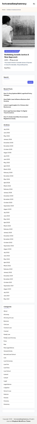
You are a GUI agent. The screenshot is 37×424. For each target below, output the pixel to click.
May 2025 (7, 162)
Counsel (6, 331)
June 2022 (7, 256)
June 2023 (7, 216)
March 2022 (7, 266)
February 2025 (8, 172)
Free (5, 344)
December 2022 (8, 236)
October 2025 (8, 149)
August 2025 (7, 152)
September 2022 (9, 246)
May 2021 (6, 299)
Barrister (6, 321)
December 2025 (8, 142)
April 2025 (7, 166)
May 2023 (7, 219)
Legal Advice (7, 384)
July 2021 (6, 292)
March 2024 (7, 186)
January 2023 (8, 232)
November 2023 (8, 199)
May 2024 (7, 179)
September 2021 (8, 286)
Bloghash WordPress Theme (21, 421)
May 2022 (7, 259)
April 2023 (7, 222)
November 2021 (8, 279)
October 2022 (8, 242)
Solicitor (6, 394)
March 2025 (7, 169)
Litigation (6, 387)
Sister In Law (7, 391)
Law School (7, 371)
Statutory (7, 404)
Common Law (8, 328)
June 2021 (7, 295)
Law (5, 358)
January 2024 (8, 192)
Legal (5, 381)
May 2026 (7, 136)
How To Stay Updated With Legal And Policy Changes (18, 94)
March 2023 (7, 226)
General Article (8, 351)
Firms (5, 341)
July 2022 (6, 252)
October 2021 (8, 282)
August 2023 (7, 209)
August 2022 (7, 249)
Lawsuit (6, 374)
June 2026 (7, 132)
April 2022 (7, 262)
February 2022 (8, 269)
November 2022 (8, 239)
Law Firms (7, 367)
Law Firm (6, 364)
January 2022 (8, 272)
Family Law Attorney (10, 338)
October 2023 (8, 202)
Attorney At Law (9, 318)
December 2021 (8, 276)
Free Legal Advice (9, 348)
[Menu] (34, 3)
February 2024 (8, 189)
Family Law (7, 334)
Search (6, 77)
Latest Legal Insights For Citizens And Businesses (16, 106)
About (5, 311)
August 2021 (7, 289)
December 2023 (8, 196)
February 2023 (8, 229)
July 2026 (6, 129)
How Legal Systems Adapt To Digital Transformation (15, 112)
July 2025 (6, 156)
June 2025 (7, 159)
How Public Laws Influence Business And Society (17, 100)
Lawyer (6, 377)
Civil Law (6, 324)
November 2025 (8, 146)
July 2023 (6, 212)
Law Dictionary (8, 361)
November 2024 (8, 176)
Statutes (6, 401)
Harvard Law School (12, 51)
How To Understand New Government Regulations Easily (16, 117)
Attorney (6, 314)
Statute (6, 397)
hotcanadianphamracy (14, 3)
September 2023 (9, 206)
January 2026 (8, 139)
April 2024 (7, 182)
